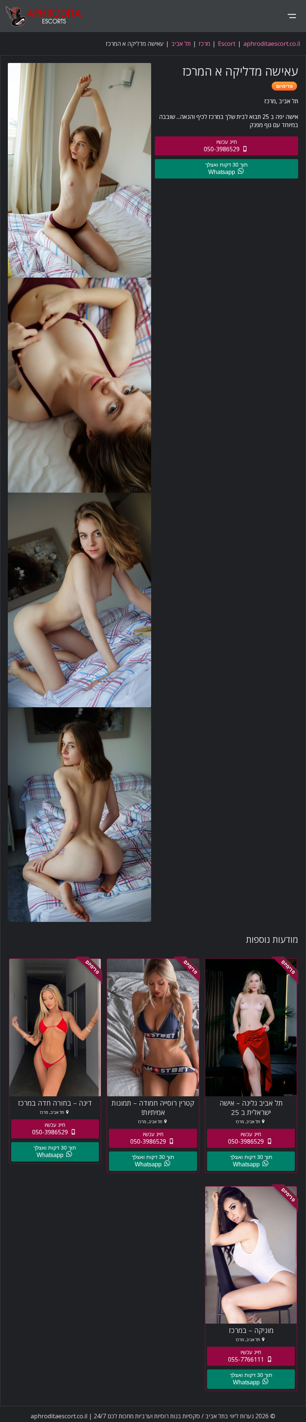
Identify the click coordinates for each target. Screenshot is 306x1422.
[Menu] (291, 16)
